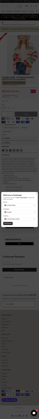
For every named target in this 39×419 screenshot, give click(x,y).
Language (6, 209)
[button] (19, 205)
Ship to (5, 202)
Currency (5, 216)
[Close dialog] (36, 193)
